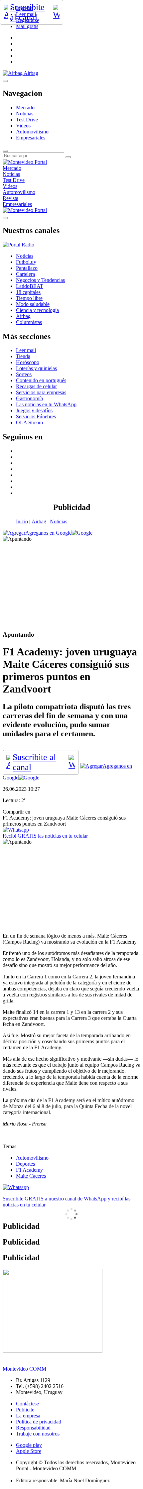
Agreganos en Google (48, 533)
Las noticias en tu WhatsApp (46, 404)
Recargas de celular (36, 386)
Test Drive (27, 119)
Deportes (25, 1164)
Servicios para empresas (41, 392)
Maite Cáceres (31, 1176)
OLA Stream (29, 422)
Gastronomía (29, 398)
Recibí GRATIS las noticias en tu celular (45, 836)
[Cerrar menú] (5, 218)
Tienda (23, 356)
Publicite (25, 1409)
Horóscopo (27, 362)
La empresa (28, 1415)
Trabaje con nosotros (38, 1434)
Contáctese (27, 1403)
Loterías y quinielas (36, 368)
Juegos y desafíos (34, 410)
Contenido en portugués (41, 380)
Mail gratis (27, 26)
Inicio (22, 521)
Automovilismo (32, 131)
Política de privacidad (38, 1421)
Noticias (24, 113)
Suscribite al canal (27, 12)
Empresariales (30, 137)
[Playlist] (18, 244)
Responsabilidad (33, 1427)
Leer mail (26, 350)
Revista (10, 198)
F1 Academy (29, 1170)
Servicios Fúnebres (36, 416)
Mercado (25, 107)
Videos (23, 125)
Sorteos (24, 374)
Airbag (39, 521)
